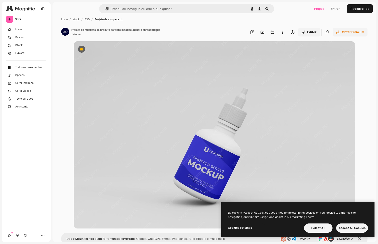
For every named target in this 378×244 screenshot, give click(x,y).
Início (64, 19)
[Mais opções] (282, 32)
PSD (87, 19)
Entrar (335, 9)
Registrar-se (359, 9)
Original (102, 50)
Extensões (343, 239)
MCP (303, 239)
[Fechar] (359, 238)
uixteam (76, 34)
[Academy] (17, 235)
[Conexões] (9, 235)
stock (76, 19)
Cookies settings (240, 228)
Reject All (318, 228)
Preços (319, 9)
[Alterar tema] (25, 235)
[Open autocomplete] (105, 8)
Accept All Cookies (352, 228)
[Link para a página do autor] (65, 32)
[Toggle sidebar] (42, 8)
